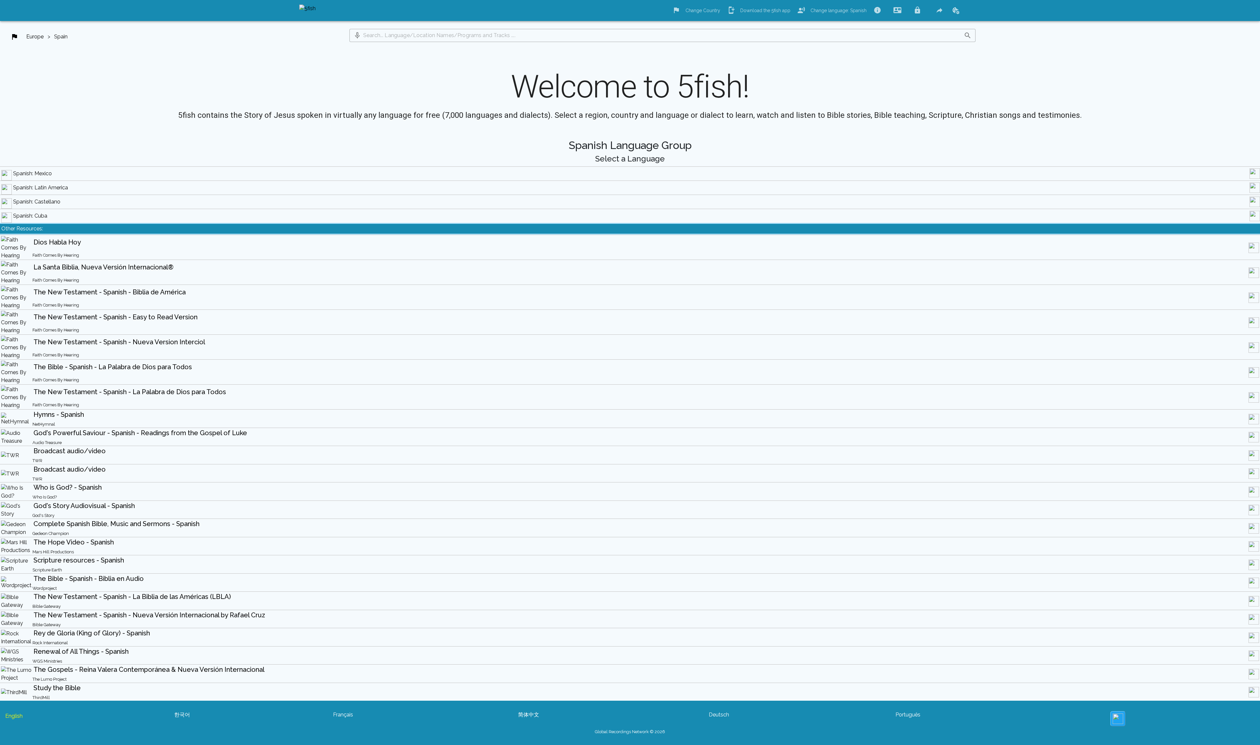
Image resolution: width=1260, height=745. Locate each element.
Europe (35, 36)
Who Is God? (44, 497)
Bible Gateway (46, 606)
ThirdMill (41, 697)
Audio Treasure (47, 442)
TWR (37, 460)
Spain (61, 36)
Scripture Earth (47, 569)
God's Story (43, 515)
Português (907, 715)
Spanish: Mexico (32, 173)
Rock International (50, 642)
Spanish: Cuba (30, 216)
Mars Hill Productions (53, 551)
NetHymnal (43, 424)
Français (343, 715)
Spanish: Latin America (40, 187)
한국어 (182, 715)
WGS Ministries (47, 661)
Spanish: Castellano (36, 202)
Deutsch (719, 715)
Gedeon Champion (50, 533)
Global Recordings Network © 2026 (630, 731)
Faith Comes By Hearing (55, 255)
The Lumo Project (49, 679)
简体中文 (528, 715)
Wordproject (44, 588)
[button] (357, 35)
